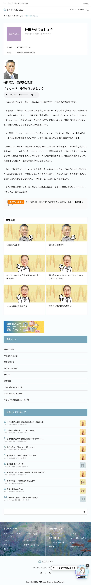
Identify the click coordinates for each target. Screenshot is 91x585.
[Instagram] (41, 573)
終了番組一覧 (54, 538)
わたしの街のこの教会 (78, 538)
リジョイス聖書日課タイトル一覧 (16, 400)
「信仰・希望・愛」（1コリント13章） (21, 430)
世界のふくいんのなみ (12, 540)
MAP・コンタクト (30, 534)
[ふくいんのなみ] (13, 10)
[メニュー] (87, 9)
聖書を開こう (9, 362)
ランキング (8, 549)
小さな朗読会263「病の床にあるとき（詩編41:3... (25, 422)
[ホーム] (4, 16)
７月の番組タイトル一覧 (13, 387)
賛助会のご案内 (30, 540)
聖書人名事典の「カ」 (15, 489)
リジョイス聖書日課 (14, 500)
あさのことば (9, 349)
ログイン (73, 10)
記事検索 (86, 3)
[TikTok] (45, 573)
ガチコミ (7, 375)
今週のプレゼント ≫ (16, 202)
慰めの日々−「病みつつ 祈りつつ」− (21, 447)
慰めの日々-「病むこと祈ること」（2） (22, 456)
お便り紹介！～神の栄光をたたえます (21, 481)
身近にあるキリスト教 (15, 464)
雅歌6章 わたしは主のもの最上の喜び (23, 498)
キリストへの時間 (10, 368)
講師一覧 (7, 545)
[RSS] (50, 573)
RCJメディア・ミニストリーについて (12, 535)
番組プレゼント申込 (31, 545)
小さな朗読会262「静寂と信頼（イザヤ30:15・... (25, 439)
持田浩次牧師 (34, 34)
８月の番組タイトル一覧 (13, 394)
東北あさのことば (10, 356)
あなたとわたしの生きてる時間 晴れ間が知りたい (26, 472)
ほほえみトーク (13, 424)
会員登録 (81, 10)
